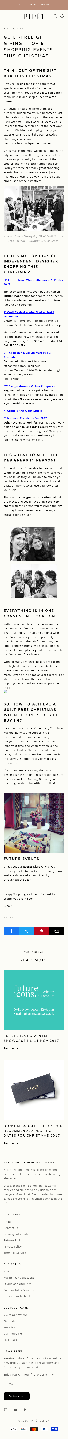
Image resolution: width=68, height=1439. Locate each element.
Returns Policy (13, 1240)
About (8, 1271)
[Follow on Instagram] (6, 1410)
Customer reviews (16, 1315)
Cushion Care (13, 1333)
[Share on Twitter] (26, 931)
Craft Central (19, 332)
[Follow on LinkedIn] (25, 1410)
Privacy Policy (13, 1246)
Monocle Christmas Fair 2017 (27, 418)
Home (8, 1221)
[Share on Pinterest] (41, 931)
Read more (11, 1048)
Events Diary (31, 866)
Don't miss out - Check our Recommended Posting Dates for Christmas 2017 (33, 1130)
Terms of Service (15, 1252)
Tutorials (10, 1327)
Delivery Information (17, 1234)
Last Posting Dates (34, 779)
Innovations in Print (17, 1296)
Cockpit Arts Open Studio (24, 410)
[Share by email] (56, 931)
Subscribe (16, 1396)
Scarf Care (11, 1340)
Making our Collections (19, 1277)
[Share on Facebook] (11, 931)
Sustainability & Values (19, 1290)
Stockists (9, 1321)
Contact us (11, 1228)
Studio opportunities (17, 1284)
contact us (41, 5)
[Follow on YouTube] (15, 1410)
